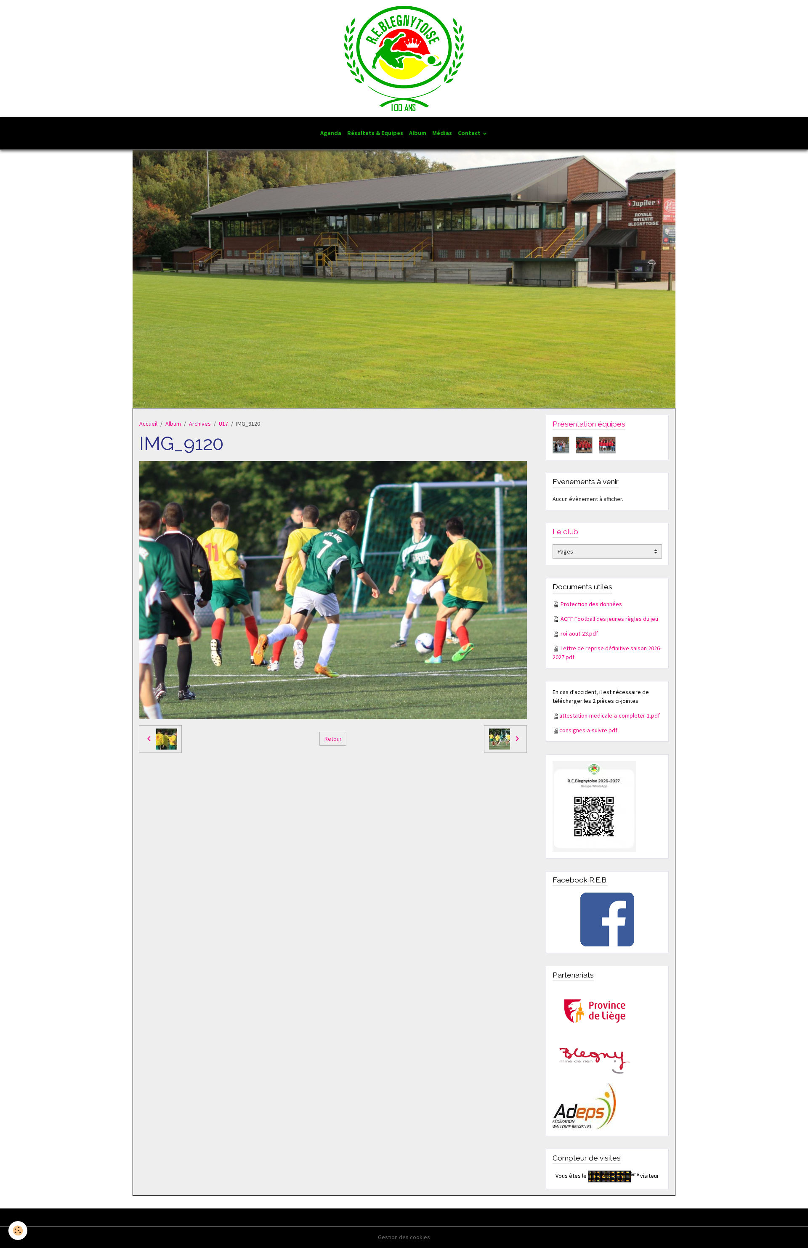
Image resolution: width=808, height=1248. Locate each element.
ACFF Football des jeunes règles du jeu (609, 619)
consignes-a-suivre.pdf (588, 730)
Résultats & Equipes (375, 133)
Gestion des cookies (404, 1237)
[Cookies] (17, 1230)
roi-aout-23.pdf (579, 633)
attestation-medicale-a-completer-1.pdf (609, 715)
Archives (200, 423)
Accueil (148, 423)
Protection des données (591, 604)
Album (417, 133)
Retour (333, 738)
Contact (470, 133)
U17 (223, 423)
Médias (442, 133)
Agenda (330, 133)
